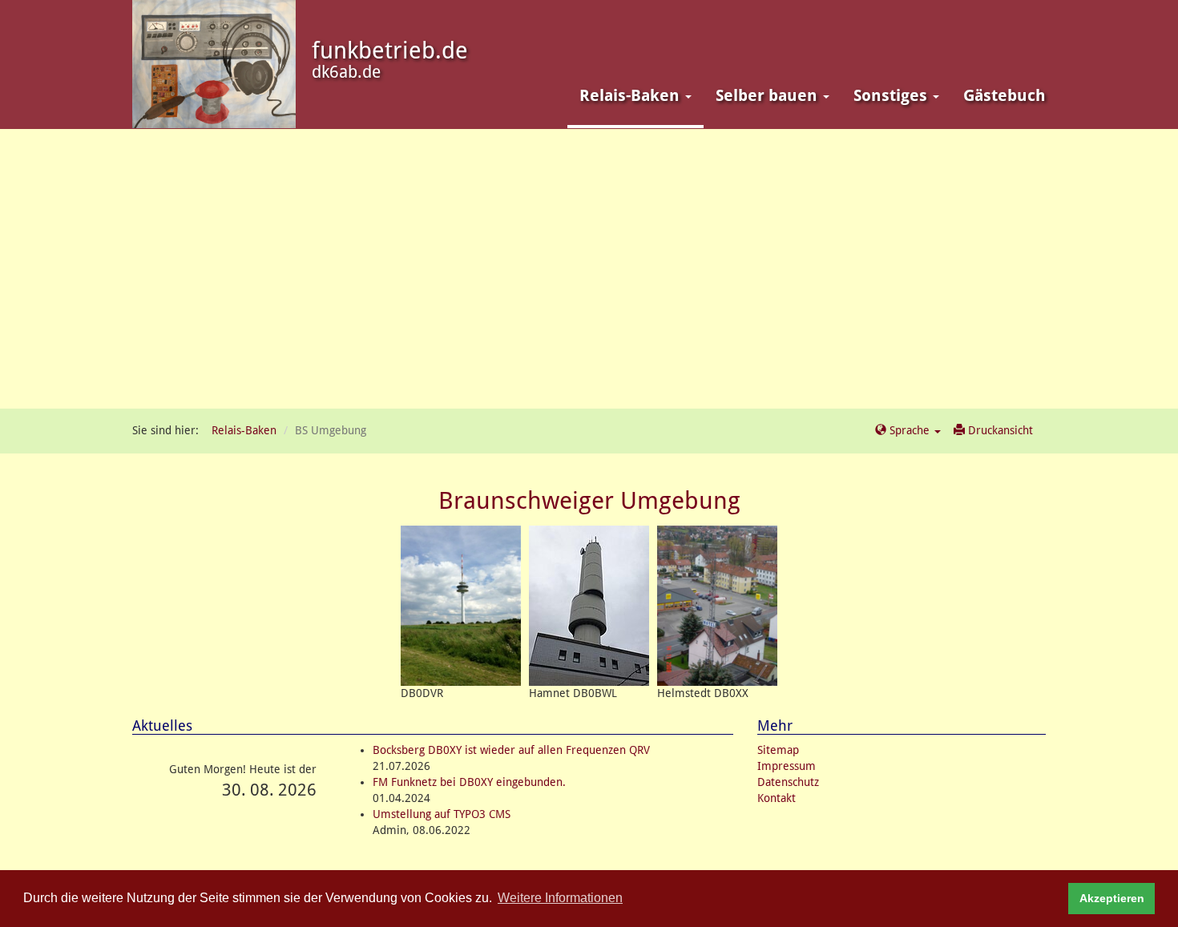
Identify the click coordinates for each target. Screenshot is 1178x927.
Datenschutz (788, 782)
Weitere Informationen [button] (560, 898)
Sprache (909, 430)
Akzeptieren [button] (1111, 898)
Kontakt (776, 798)
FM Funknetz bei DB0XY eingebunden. (469, 782)
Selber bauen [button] (768, 96)
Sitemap (778, 750)
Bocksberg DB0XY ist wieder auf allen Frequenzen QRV (511, 750)
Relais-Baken (244, 430)
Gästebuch (1004, 96)
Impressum (786, 766)
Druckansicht (999, 430)
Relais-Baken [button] (631, 96)
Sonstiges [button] (892, 96)
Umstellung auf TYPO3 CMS (441, 814)
